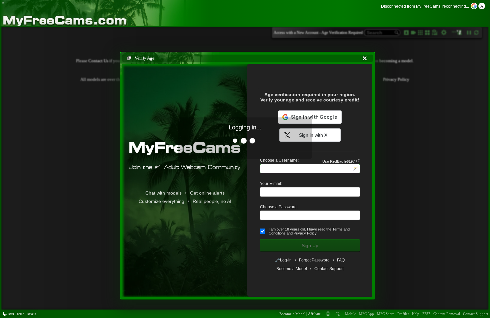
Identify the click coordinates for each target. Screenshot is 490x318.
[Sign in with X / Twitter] (482, 6)
